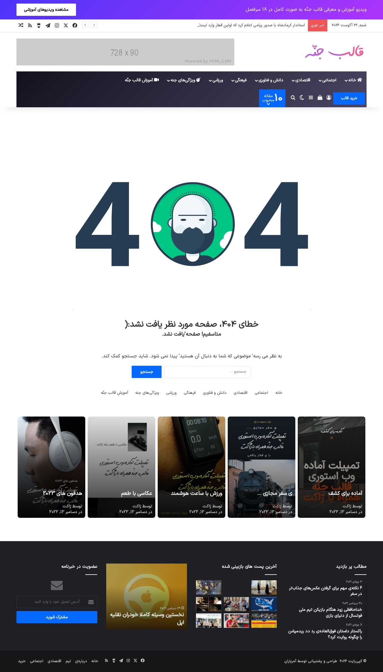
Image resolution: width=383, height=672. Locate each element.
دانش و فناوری (271, 80)
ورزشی (217, 80)
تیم (68, 661)
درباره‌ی (81, 661)
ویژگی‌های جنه (183, 80)
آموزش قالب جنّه (139, 80)
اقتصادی (302, 80)
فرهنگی (241, 80)
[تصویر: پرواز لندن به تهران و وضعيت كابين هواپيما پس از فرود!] (208, 587)
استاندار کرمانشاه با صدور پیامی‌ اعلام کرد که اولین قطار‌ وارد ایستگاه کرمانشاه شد (239, 25)
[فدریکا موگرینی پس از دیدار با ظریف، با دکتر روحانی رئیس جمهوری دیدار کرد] (264, 587)
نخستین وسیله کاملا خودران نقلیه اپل (147, 618)
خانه (352, 80)
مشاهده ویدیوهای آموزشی (46, 10)
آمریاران (290, 661)
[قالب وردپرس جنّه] (334, 52)
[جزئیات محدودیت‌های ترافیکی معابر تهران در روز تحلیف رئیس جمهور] (264, 620)
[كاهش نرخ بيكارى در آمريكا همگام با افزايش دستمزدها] (264, 604)
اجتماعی (329, 80)
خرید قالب (349, 98)
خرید (22, 661)
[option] (146, 596)
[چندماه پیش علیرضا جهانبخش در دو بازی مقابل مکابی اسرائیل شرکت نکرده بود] (236, 620)
